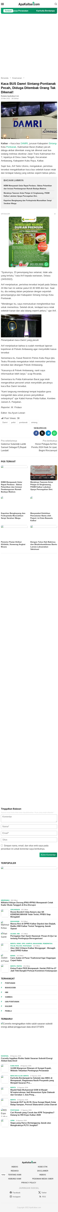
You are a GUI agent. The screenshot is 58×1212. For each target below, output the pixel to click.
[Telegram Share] (48, 433)
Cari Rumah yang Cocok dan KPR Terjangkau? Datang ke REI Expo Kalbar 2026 (32, 1113)
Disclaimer (42, 1171)
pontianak (23, 422)
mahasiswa (10, 988)
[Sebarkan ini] (36, 433)
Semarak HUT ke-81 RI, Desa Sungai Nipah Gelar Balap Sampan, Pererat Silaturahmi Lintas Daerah (33, 1103)
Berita (13, 943)
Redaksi (15, 1171)
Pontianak (11, 147)
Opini (12, 1120)
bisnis (12, 955)
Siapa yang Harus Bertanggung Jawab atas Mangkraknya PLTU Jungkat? (30, 1124)
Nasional (5, 1056)
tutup (3, 1175)
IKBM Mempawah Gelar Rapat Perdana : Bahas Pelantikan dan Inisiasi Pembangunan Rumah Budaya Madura (11, 487)
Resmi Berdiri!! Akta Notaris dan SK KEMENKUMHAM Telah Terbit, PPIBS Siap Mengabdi (30, 914)
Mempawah (5, 900)
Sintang (52, 143)
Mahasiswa (14, 921)
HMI (18, 934)
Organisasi (15, 909)
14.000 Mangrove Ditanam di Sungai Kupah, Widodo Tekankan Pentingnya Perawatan (30, 1069)
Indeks (14, 1167)
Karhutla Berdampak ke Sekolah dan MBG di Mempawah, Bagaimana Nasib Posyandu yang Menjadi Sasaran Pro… (32, 1080)
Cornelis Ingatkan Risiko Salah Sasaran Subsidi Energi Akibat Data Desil (26, 1059)
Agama (13, 934)
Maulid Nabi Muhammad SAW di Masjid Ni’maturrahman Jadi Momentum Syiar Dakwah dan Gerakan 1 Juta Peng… (32, 1092)
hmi (6, 992)
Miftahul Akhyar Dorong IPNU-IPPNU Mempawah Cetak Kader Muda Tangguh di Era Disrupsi (27, 903)
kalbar (8, 1006)
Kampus (29, 943)
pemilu (8, 1011)
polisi (13, 422)
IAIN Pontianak (12, 1002)
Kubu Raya (14, 1066)
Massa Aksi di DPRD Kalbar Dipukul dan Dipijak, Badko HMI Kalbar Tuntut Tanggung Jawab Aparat (33, 926)
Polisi (12, 946)
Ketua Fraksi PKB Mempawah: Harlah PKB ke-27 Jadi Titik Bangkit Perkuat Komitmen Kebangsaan (33, 969)
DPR (23, 943)
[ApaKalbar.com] (29, 4)
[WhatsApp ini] (54, 433)
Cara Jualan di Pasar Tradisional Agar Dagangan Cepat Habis (33, 959)
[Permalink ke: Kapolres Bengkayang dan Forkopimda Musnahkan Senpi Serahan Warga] (14, 503)
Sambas (9, 997)
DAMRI (24, 143)
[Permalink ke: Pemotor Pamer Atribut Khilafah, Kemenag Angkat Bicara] (14, 532)
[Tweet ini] (42, 433)
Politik (19, 946)
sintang (34, 422)
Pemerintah (47, 943)
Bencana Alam (16, 1076)
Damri (5, 422)
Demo (19, 943)
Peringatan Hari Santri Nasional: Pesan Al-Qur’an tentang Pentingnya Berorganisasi (33, 937)
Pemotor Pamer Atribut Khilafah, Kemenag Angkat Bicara (13, 544)
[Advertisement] (29, 45)
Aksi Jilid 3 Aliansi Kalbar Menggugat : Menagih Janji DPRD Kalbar (32, 949)
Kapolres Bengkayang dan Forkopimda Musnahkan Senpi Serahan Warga (13, 515)
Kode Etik (42, 1167)
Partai (19, 966)
